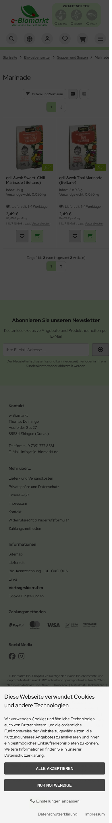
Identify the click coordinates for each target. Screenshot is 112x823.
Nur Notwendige (54, 785)
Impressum (95, 814)
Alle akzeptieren (54, 768)
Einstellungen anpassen (57, 801)
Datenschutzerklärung (57, 814)
